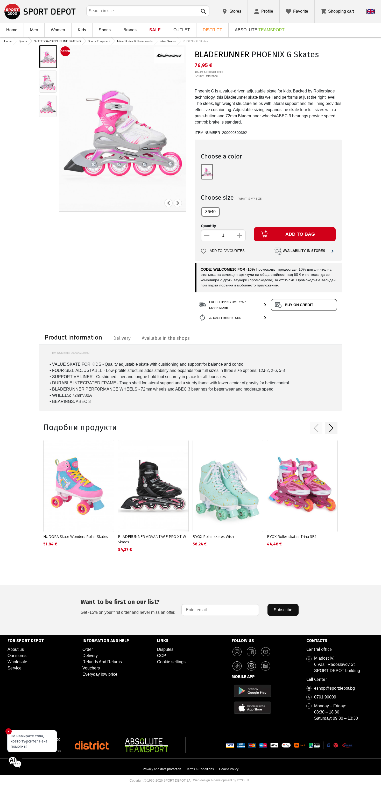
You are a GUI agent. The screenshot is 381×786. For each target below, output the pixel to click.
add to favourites (227, 251)
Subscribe (283, 610)
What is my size (250, 198)
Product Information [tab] (73, 337)
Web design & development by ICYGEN (221, 780)
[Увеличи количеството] (240, 235)
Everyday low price (99, 674)
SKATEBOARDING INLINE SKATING (57, 41)
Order (87, 649)
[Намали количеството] (207, 235)
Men (34, 30)
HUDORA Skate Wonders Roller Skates (75, 536)
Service (15, 668)
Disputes (165, 649)
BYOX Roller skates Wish (213, 536)
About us (16, 649)
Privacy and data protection (162, 769)
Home (11, 30)
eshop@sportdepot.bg (334, 688)
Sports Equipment (99, 41)
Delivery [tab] (122, 338)
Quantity (208, 226)
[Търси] (203, 11)
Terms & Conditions (200, 769)
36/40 (210, 212)
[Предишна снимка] (168, 203)
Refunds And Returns (102, 662)
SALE (155, 30)
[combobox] (147, 10)
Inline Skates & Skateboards (135, 41)
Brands (130, 30)
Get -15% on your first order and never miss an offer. (128, 606)
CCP (161, 655)
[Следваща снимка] (178, 203)
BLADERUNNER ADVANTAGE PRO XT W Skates (152, 539)
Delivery (90, 655)
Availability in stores (304, 251)
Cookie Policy (228, 769)
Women (58, 30)
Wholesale (17, 662)
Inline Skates (168, 41)
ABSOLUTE (260, 30)
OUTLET (181, 30)
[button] (316, 428)
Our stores (17, 655)
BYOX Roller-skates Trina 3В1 (292, 536)
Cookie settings (171, 662)
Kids (82, 30)
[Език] (370, 11)
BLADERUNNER (222, 54)
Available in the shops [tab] (166, 338)
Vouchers (91, 668)
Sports (105, 30)
